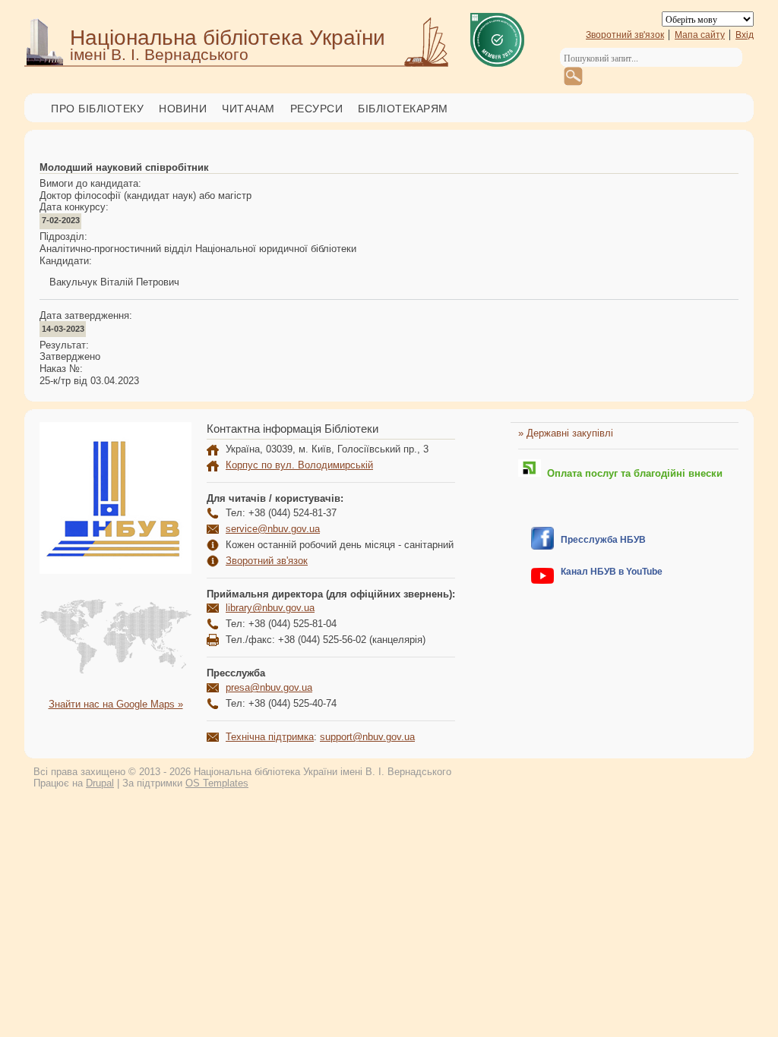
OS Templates (216, 783)
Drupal (100, 783)
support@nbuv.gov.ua (367, 736)
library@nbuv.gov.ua (270, 607)
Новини (183, 108)
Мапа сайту (700, 35)
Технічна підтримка (270, 736)
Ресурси (316, 108)
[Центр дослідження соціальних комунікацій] (542, 546)
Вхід (744, 35)
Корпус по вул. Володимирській (299, 465)
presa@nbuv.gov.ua (269, 687)
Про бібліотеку (97, 108)
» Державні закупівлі (565, 433)
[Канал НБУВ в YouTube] (542, 580)
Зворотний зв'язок (625, 35)
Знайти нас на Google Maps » (116, 704)
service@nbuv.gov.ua (273, 528)
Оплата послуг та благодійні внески (632, 473)
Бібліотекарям (403, 108)
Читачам (248, 108)
